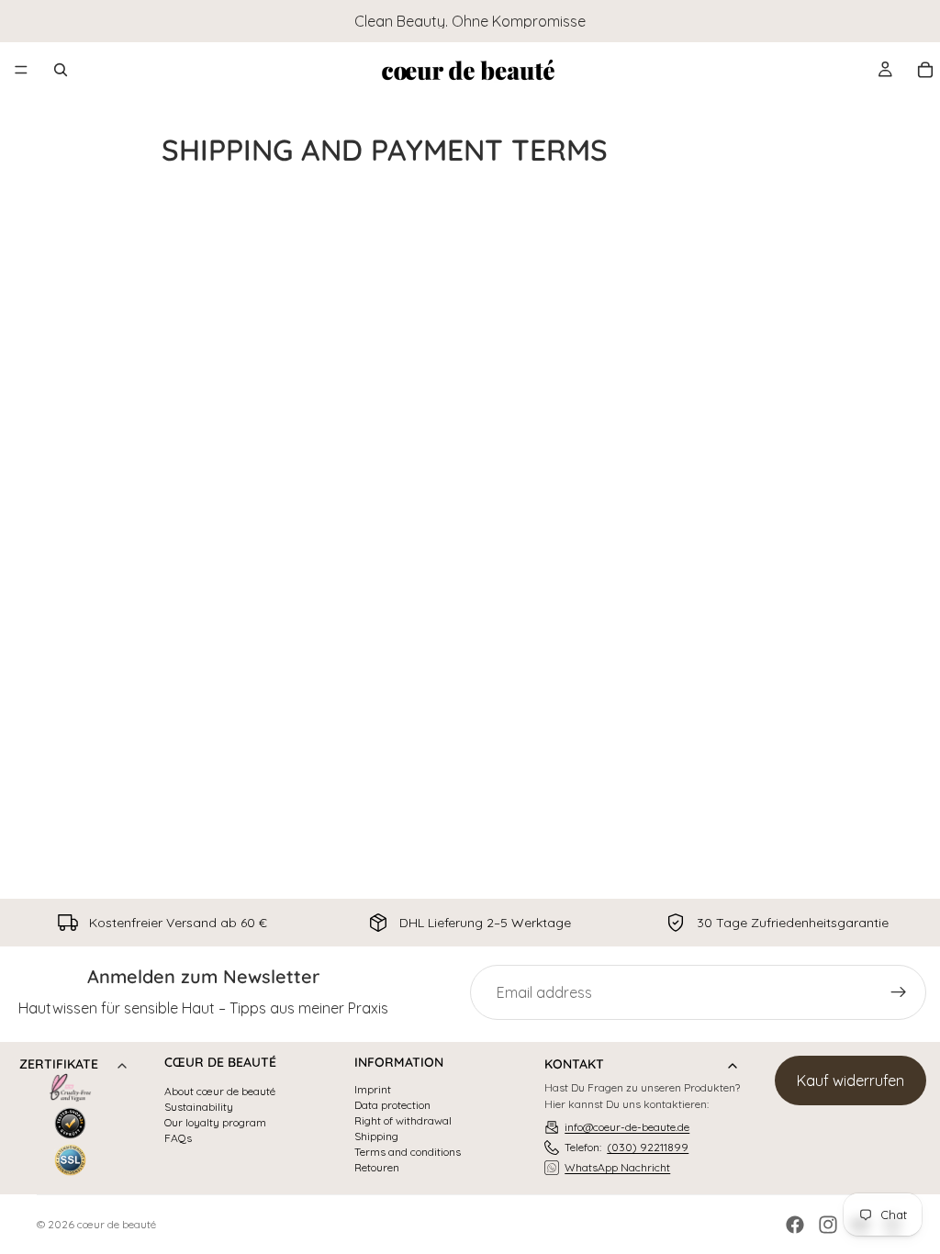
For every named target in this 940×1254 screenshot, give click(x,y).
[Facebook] (795, 1225)
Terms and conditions (407, 1152)
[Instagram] (828, 1225)
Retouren (376, 1167)
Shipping (376, 1136)
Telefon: (626, 1147)
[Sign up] (898, 992)
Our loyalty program (215, 1122)
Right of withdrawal (403, 1120)
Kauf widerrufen (850, 1080)
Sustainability (198, 1107)
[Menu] (21, 70)
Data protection (392, 1105)
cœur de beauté (116, 1224)
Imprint (372, 1089)
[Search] (60, 70)
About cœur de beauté (219, 1091)
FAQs (178, 1138)
